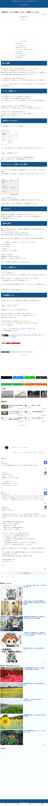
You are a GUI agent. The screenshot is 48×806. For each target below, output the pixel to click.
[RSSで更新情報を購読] (35, 384)
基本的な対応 (19, 53)
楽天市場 (8, 343)
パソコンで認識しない (21, 45)
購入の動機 (19, 43)
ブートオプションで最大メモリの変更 (24, 49)
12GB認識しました (21, 57)
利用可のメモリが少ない (22, 47)
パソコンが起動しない (21, 55)
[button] (41, 377)
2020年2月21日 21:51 (6, 508)
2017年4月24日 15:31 (5, 463)
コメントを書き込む (24, 573)
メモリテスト (19, 51)
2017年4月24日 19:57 (6, 474)
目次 (22, 41)
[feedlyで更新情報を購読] (12, 384)
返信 (45, 468)
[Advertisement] (24, 29)
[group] (7, 394)
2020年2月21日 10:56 (5, 494)
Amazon (4, 343)
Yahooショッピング (15, 343)
